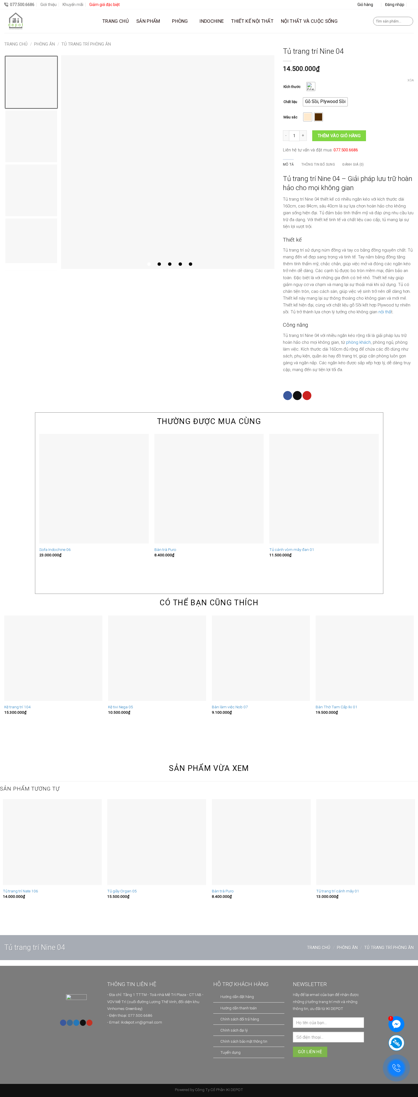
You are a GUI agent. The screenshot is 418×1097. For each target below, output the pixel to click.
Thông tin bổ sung (318, 164)
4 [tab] (180, 264)
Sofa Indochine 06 (55, 549)
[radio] (311, 86)
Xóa (410, 80)
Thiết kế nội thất (252, 21)
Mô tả (288, 164)
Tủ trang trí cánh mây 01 (337, 891)
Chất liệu (290, 102)
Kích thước (292, 87)
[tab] (288, 164)
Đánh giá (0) (353, 164)
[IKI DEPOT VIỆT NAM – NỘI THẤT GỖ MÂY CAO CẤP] (49, 21)
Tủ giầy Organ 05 (122, 891)
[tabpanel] (168, 162)
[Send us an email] (83, 1023)
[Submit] (408, 21)
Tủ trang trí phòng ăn (86, 44)
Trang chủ (115, 21)
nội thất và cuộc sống (309, 21)
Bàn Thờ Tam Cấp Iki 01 (336, 707)
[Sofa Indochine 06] (94, 489)
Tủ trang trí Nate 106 (20, 891)
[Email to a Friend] (297, 395)
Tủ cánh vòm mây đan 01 (291, 549)
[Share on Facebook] (287, 395)
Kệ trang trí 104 (17, 707)
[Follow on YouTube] (89, 1023)
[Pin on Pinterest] (307, 395)
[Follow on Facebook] (63, 1023)
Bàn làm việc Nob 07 (230, 707)
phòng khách (358, 342)
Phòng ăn (44, 44)
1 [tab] (149, 264)
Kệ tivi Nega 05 (120, 707)
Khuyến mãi (73, 4)
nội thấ (384, 311)
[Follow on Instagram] (70, 1023)
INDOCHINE (212, 21)
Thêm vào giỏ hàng (339, 135)
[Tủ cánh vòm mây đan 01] (324, 489)
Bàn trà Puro (165, 549)
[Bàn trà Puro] (209, 489)
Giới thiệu (48, 4)
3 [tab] (169, 264)
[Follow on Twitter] (76, 1023)
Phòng (180, 21)
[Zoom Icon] (168, 162)
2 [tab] (159, 264)
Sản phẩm (148, 21)
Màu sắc (290, 117)
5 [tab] (190, 264)
